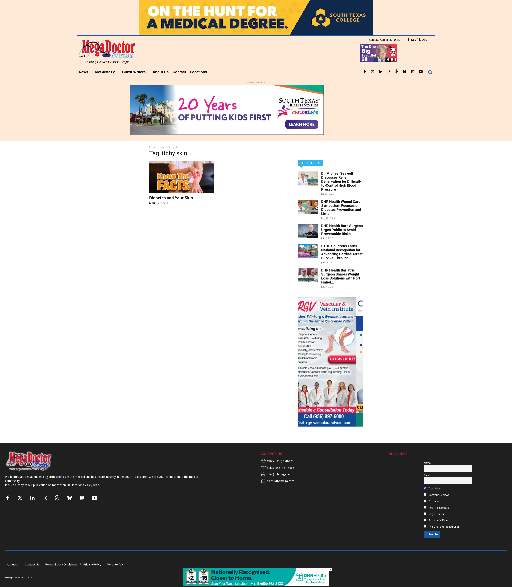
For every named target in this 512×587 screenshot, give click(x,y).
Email (427, 475)
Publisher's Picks (438, 520)
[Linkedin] (381, 72)
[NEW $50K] (256, 110)
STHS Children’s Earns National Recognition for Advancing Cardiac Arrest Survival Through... (342, 252)
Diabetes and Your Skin (171, 197)
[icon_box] (278, 461)
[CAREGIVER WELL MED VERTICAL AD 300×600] (330, 362)
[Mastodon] (413, 72)
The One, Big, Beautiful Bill (444, 526)
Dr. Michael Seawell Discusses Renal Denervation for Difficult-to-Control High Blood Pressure (341, 181)
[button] (430, 72)
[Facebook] (365, 72)
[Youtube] (421, 72)
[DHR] (256, 585)
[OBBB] (378, 53)
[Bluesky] (405, 72)
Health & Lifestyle (438, 507)
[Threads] (397, 72)
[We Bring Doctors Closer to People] (35, 461)
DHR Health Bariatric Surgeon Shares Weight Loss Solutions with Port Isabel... (340, 276)
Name (427, 462)
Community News (438, 494)
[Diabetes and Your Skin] (181, 177)
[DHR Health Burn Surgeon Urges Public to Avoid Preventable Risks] (308, 231)
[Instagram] (389, 72)
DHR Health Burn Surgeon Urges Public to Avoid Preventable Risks (342, 230)
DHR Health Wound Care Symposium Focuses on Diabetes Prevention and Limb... (341, 207)
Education (434, 501)
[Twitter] (373, 72)
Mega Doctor (436, 514)
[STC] (256, 17)
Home (152, 147)
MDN (152, 203)
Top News (434, 488)
